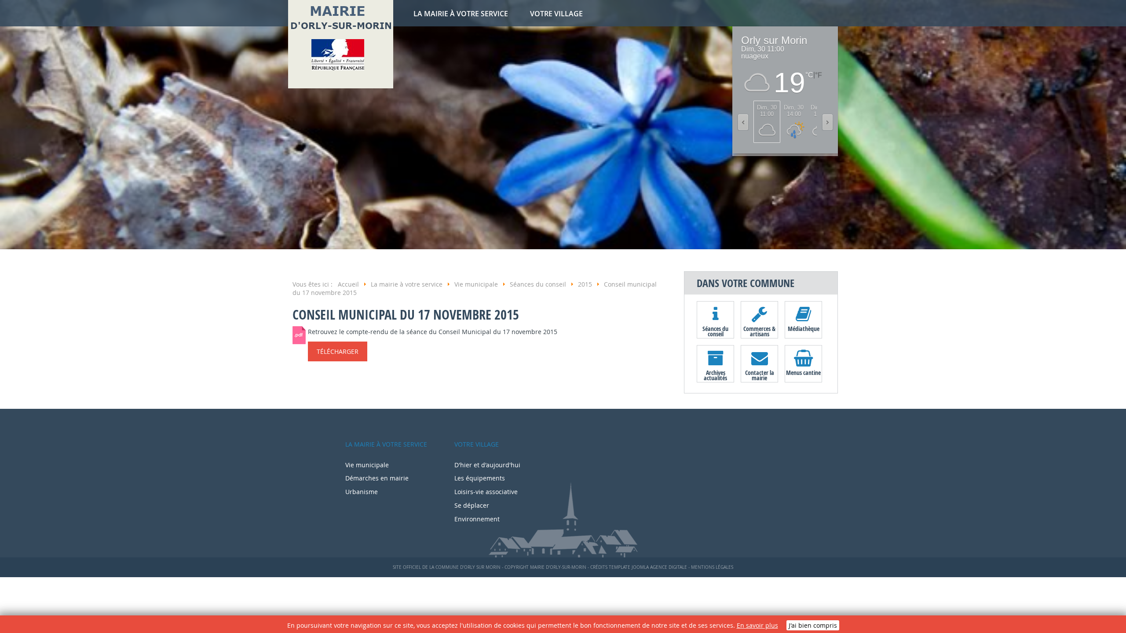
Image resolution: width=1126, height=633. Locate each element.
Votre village (556, 13)
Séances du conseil (715, 331)
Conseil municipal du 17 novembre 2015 (405, 315)
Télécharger (337, 351)
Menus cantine (803, 372)
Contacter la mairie (759, 375)
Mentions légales (712, 567)
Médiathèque (803, 328)
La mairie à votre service (460, 13)
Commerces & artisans (759, 331)
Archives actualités (715, 375)
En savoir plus (757, 625)
